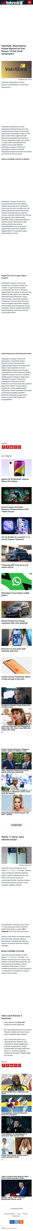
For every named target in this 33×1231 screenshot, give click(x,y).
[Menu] (29, 2)
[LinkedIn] (11, 447)
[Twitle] (7, 447)
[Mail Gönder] (19, 447)
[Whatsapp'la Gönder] (15, 447)
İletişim (25, 1214)
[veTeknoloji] (12, 2)
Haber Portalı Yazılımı (10, 1228)
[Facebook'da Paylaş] (3, 447)
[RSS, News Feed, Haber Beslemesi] (21, 1222)
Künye (19, 1214)
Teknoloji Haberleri (9, 1214)
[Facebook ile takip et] (12, 1222)
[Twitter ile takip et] (16, 1222)
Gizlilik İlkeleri (16, 1216)
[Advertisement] (16, 23)
